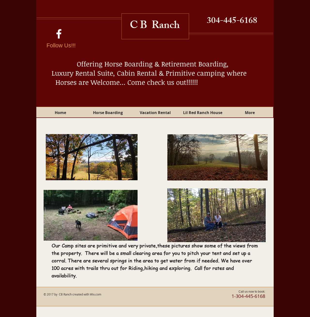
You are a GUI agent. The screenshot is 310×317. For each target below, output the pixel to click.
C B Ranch (155, 26)
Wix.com (95, 294)
